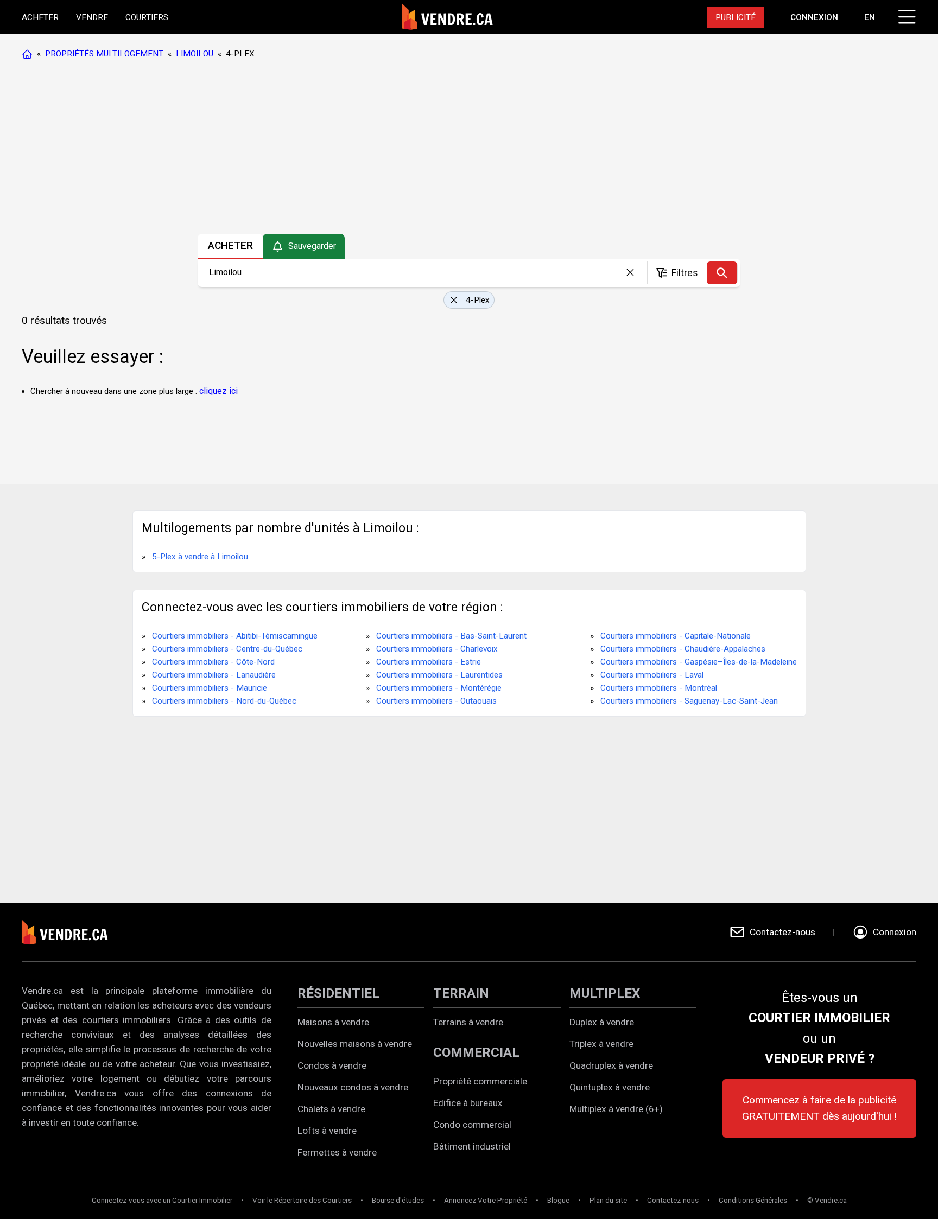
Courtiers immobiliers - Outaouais (436, 701)
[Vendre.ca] (72, 932)
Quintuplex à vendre (609, 1087)
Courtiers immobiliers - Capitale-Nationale (675, 636)
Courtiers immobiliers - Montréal (658, 688)
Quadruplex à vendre (611, 1065)
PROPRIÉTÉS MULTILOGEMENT (104, 54)
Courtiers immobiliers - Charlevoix (437, 649)
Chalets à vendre (331, 1108)
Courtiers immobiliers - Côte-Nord (213, 662)
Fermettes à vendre (337, 1152)
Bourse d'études (398, 1200)
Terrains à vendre (468, 1022)
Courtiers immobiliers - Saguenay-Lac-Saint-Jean (689, 701)
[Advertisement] (468, 149)
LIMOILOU (194, 54)
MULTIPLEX (604, 993)
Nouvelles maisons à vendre (354, 1043)
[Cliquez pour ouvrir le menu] (905, 15)
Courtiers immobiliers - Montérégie (439, 688)
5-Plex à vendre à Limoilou (200, 556)
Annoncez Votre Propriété (485, 1200)
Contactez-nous (673, 1200)
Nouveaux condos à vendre (352, 1087)
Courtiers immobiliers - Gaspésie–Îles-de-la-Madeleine (698, 662)
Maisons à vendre (333, 1022)
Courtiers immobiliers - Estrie (428, 662)
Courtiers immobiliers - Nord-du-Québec (224, 701)
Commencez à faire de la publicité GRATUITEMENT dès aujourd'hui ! (819, 1108)
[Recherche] (722, 272)
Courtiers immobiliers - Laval (652, 675)
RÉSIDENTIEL (338, 993)
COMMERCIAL (476, 1052)
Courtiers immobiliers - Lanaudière (214, 675)
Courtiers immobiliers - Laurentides (439, 675)
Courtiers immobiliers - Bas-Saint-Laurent (451, 636)
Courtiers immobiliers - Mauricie (209, 688)
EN (869, 17)
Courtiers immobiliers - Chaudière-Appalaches (682, 649)
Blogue (558, 1200)
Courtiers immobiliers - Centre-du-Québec (227, 649)
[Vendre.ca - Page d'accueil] (29, 53)
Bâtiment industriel (472, 1146)
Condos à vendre (331, 1065)
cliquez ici (218, 391)
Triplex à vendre (601, 1043)
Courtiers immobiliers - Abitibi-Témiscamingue (235, 636)
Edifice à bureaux (468, 1102)
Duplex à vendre (601, 1022)
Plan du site (608, 1200)
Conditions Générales (753, 1200)
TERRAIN (461, 993)
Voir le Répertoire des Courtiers (302, 1200)
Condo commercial (472, 1124)
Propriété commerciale (480, 1081)
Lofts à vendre (327, 1130)
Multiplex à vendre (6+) (616, 1108)
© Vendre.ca (827, 1200)
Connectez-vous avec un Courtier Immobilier (162, 1200)
